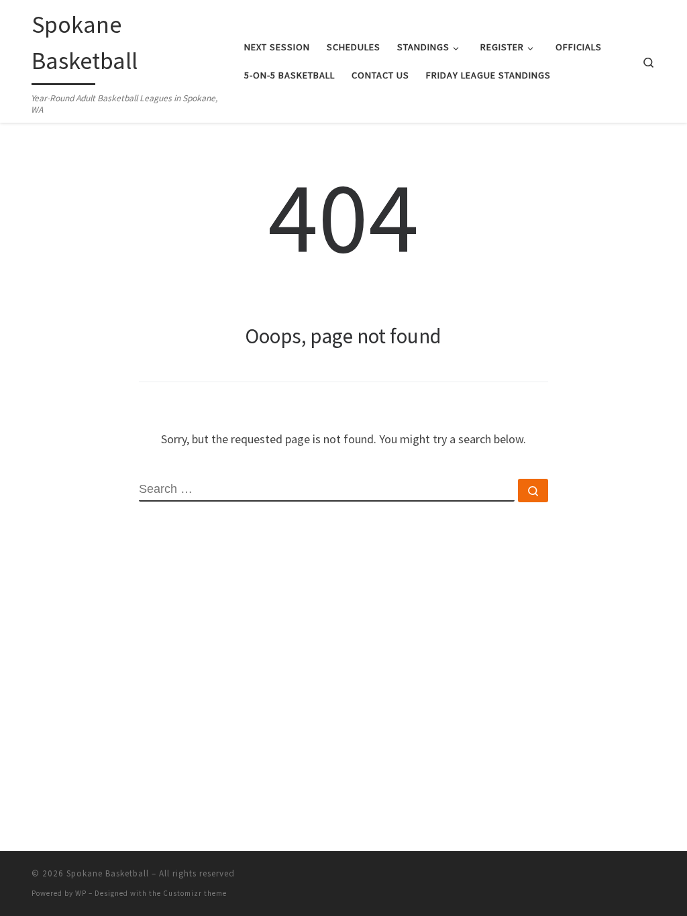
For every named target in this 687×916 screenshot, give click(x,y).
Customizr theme (195, 893)
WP (81, 893)
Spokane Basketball (107, 873)
